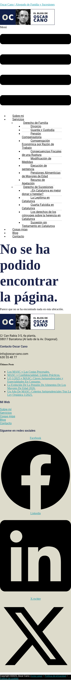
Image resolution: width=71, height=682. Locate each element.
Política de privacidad (55, 676)
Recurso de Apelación (33, 181)
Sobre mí (5, 409)
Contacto (18, 236)
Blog (3, 420)
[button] (35, 68)
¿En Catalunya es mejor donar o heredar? (41, 192)
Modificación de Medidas (36, 160)
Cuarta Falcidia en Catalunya (38, 206)
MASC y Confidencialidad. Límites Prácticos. (33, 375)
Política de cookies (9, 678)
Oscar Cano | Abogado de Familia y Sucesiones (27, 4)
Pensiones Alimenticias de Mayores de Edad (41, 174)
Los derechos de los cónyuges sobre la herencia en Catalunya (41, 215)
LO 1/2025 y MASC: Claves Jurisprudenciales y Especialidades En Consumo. (35, 380)
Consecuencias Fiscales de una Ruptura (41, 153)
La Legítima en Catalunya (36, 199)
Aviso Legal (36, 676)
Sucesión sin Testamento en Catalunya (38, 224)
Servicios (6, 413)
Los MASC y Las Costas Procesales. (28, 371)
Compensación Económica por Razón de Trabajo (38, 144)
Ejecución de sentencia (34, 167)
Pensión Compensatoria (32, 135)
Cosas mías (7, 416)
